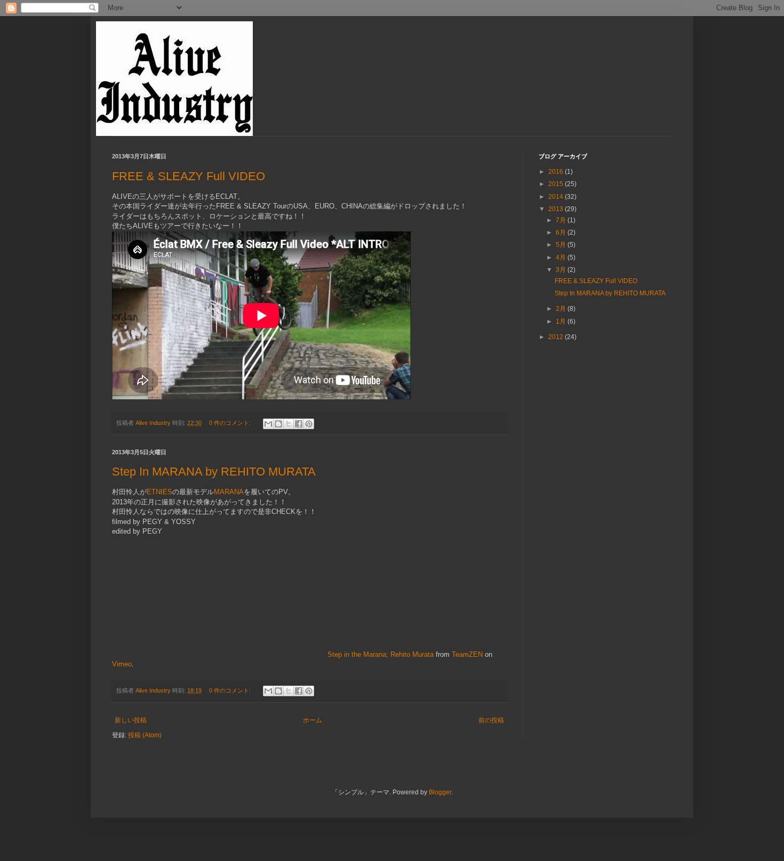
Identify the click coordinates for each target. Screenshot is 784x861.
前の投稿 (491, 720)
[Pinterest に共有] (308, 424)
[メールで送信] (268, 424)
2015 (556, 184)
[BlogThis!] (278, 424)
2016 (556, 171)
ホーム (312, 720)
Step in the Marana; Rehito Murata (380, 654)
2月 (561, 308)
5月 (561, 244)
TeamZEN (467, 654)
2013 (556, 209)
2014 (556, 196)
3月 (561, 269)
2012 (556, 337)
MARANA (229, 492)
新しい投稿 (131, 720)
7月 (561, 220)
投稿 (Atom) (145, 735)
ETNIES (159, 492)
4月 (561, 257)
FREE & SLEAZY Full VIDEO (188, 176)
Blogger (440, 792)
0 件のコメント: (230, 423)
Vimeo (122, 664)
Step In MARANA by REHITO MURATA (214, 471)
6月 (561, 232)
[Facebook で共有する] (298, 424)
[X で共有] (288, 424)
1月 (561, 321)
